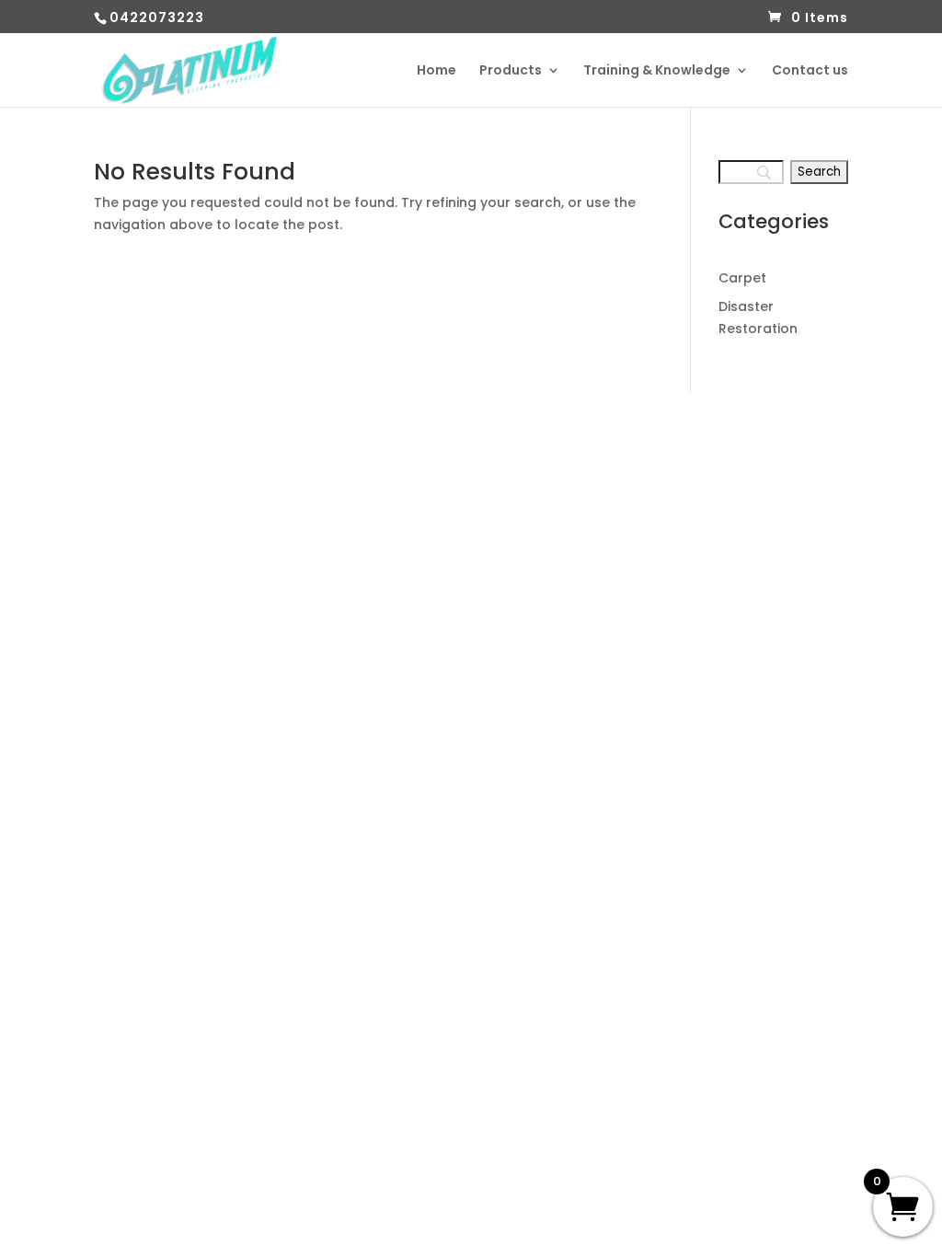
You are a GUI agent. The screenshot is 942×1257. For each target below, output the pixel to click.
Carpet (742, 278)
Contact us (810, 71)
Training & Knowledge (656, 71)
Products (510, 71)
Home (436, 71)
